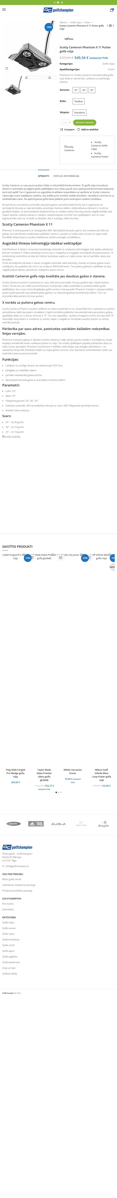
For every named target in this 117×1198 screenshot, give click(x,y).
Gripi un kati (8, 968)
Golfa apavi (8, 950)
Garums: (65, 89)
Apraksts (43, 176)
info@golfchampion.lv (17, 866)
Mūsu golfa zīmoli (11, 879)
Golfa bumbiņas (10, 939)
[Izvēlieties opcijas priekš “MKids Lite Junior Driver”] (89, 557)
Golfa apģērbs (9, 956)
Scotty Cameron (11, 282)
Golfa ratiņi (8, 933)
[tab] (43, 174)
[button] (7, 68)
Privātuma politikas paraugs (17, 890)
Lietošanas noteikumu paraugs (19, 885)
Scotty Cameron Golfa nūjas (99, 146)
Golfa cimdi (8, 945)
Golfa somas (9, 928)
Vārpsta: (64, 112)
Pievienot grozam (84, 122)
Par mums (7, 903)
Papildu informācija (66, 176)
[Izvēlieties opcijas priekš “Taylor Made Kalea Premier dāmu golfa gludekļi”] (60, 557)
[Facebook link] (54, 2)
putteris (26, 230)
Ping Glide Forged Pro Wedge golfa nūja (15, 773)
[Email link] (58, 2)
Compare (69, 129)
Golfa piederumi (11, 962)
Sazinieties (8, 909)
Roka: (63, 101)
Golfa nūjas (76, 22)
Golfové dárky (9, 973)
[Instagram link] (62, 2)
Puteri (87, 22)
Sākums (64, 22)
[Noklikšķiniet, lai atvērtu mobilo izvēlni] (4, 9)
